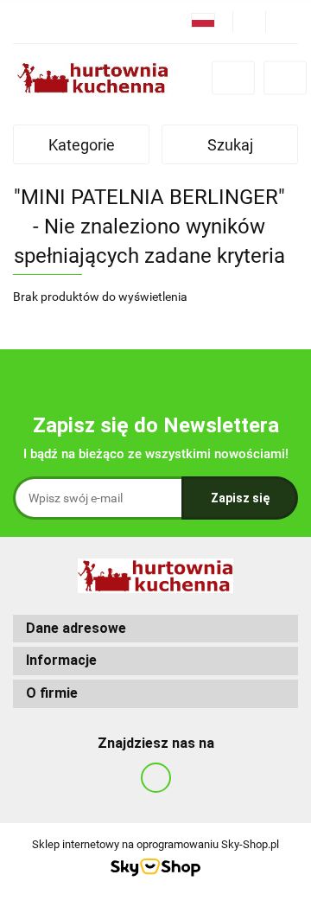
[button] (155, 629)
